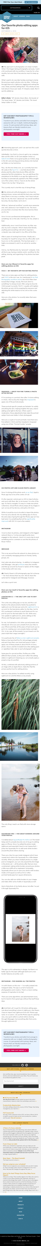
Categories (15, 8)
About (20, 1201)
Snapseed (30, 399)
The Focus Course (30, 1236)
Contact (20, 1208)
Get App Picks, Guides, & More (20, 1069)
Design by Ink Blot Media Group (14, 1243)
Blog (20, 1211)
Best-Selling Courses (20, 1092)
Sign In (37, 12)
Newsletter (20, 1215)
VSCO (6, 277)
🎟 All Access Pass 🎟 (10, 1097)
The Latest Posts (20, 1123)
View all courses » (16, 1118)
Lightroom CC (32, 607)
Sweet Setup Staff (12, 33)
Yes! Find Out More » (16, 134)
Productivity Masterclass (11, 1105)
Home (20, 1198)
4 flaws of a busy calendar (12, 1128)
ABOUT (16, 16)
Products (21, 1204)
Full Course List (8, 1113)
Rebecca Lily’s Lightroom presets (28, 638)
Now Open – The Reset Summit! (14, 1158)
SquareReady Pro (19, 840)
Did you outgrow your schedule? (14, 1164)
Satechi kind (5, 159)
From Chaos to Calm (10, 1144)
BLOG (28, 16)
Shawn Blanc (10, 1236)
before (27, 840)
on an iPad (29, 492)
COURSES (22, 16)
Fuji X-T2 (15, 170)
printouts (21, 564)
